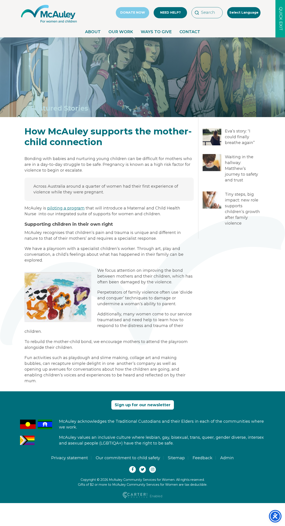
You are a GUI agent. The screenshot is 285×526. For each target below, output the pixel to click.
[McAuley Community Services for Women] (49, 22)
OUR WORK (120, 31)
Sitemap (176, 457)
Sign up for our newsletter (143, 404)
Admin (227, 457)
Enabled (155, 496)
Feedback (202, 457)
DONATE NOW (132, 12)
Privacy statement (69, 457)
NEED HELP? (170, 12)
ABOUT (93, 31)
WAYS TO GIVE (156, 31)
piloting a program (66, 208)
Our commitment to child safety (128, 457)
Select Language (244, 12)
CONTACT (189, 31)
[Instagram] (152, 469)
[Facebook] (132, 469)
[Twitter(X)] (142, 469)
